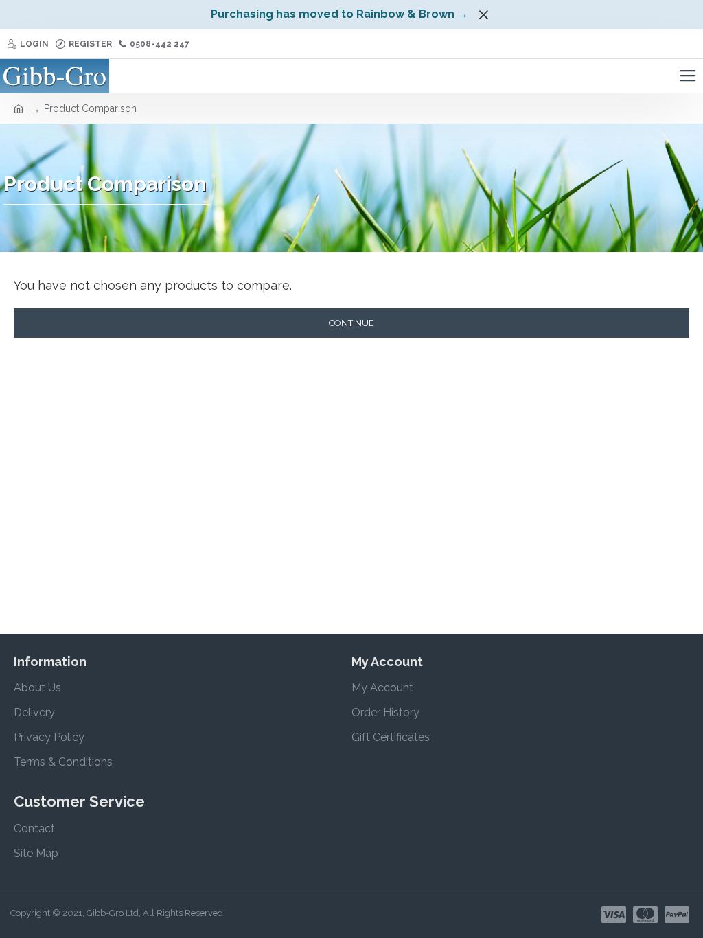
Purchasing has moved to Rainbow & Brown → (339, 14)
